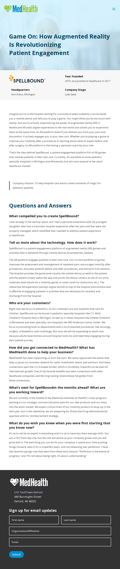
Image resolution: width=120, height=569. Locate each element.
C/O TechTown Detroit (28, 492)
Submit (16, 554)
